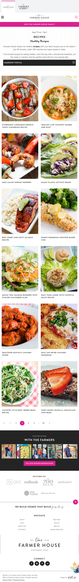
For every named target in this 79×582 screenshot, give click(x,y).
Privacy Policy (7, 580)
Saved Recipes (56, 530)
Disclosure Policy (19, 580)
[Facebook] (31, 563)
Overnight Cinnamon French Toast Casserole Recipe (17, 126)
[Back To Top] (75, 502)
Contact (22, 530)
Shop (22, 520)
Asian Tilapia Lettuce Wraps (56, 182)
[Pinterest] (42, 563)
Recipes (56, 520)
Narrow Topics (13, 62)
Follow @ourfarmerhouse (39, 463)
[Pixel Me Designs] (71, 577)
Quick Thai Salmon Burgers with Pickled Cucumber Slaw (19, 296)
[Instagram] (37, 563)
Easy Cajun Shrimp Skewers (16, 182)
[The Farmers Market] (23, 7)
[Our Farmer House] (8, 7)
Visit (22, 523)
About (57, 526)
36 (43, 423)
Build (56, 523)
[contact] (47, 563)
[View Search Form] (76, 17)
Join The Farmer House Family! (39, 24)
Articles (22, 526)
